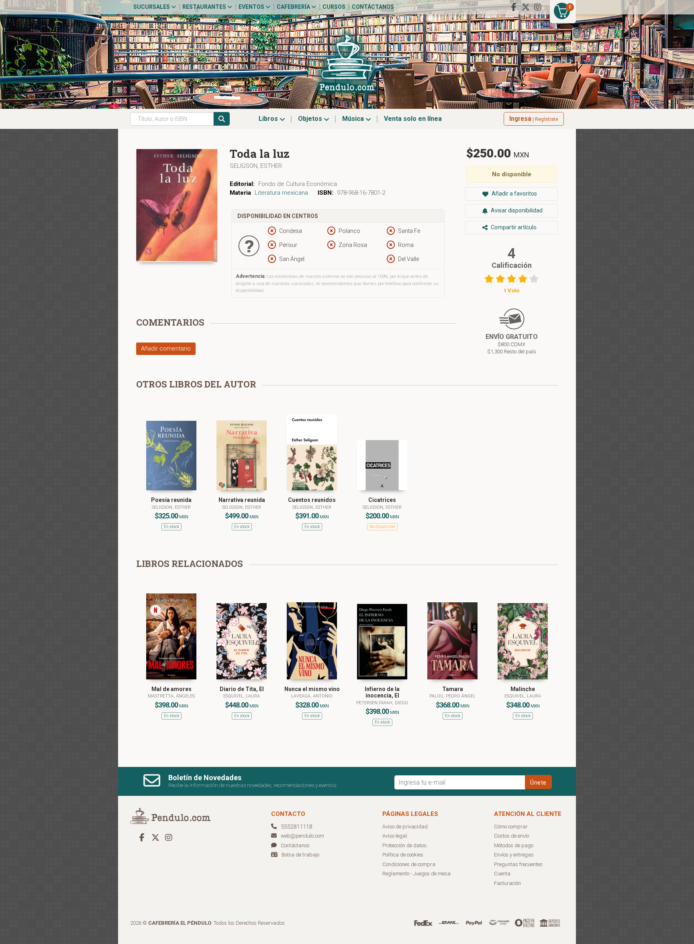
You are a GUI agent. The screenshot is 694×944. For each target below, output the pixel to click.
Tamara (452, 689)
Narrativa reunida (241, 500)
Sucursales (152, 7)
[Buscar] (222, 119)
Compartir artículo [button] (513, 227)
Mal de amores (171, 689)
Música (353, 118)
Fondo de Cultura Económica (297, 184)
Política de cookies (402, 855)
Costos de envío (511, 836)
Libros (269, 118)
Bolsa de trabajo (300, 855)
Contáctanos (373, 7)
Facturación (507, 883)
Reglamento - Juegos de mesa (416, 874)
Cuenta (502, 874)
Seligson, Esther (256, 165)
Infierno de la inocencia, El (382, 692)
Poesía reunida (171, 500)
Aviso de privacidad (405, 827)
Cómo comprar (511, 827)
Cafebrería (294, 7)
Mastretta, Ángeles (171, 696)
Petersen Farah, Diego (382, 702)
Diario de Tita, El (242, 689)
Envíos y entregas (514, 855)
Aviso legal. (395, 836)
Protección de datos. (405, 845)
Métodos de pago (513, 845)
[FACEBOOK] (514, 7)
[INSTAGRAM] (538, 7)
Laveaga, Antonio (312, 696)
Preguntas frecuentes (518, 864)
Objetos (311, 118)
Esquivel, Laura (241, 696)
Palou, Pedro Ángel (452, 696)
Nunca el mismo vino (312, 689)
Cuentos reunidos (312, 500)
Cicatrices (382, 500)
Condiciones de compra (408, 864)
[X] (526, 7)
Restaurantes (204, 7)
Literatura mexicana (281, 192)
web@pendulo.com (302, 836)
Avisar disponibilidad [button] (516, 210)
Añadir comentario (166, 348)
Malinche (522, 689)
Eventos (252, 7)
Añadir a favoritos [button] (513, 193)
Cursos (334, 7)
